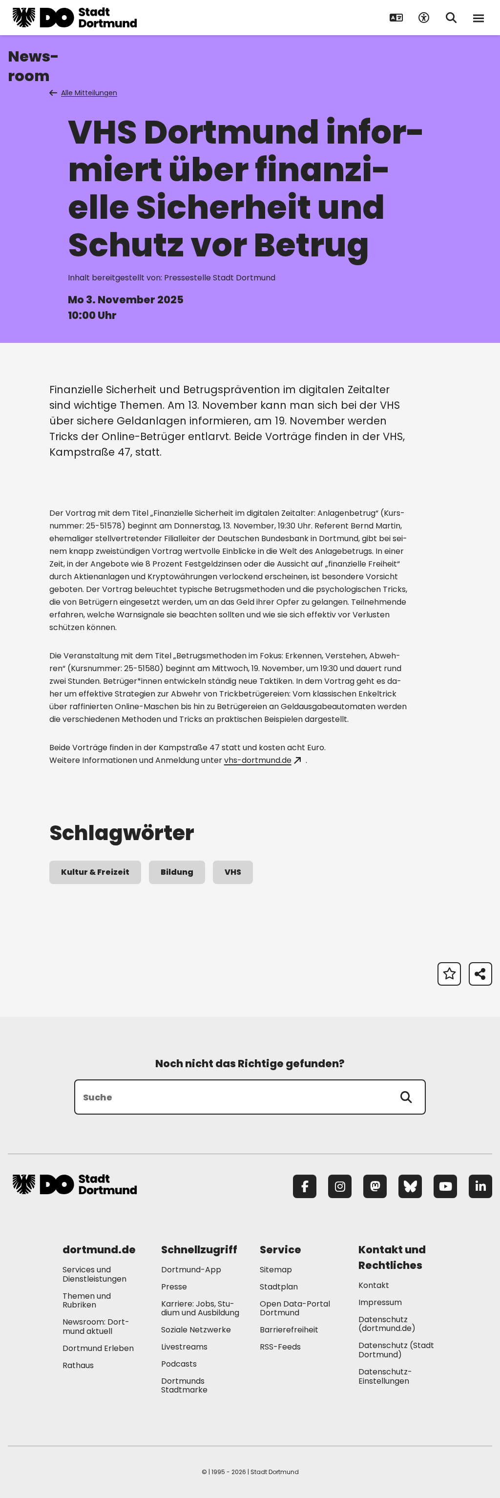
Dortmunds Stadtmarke (184, 1385)
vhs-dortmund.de (258, 760)
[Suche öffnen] (451, 17)
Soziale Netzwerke (196, 1329)
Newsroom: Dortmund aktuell (95, 1326)
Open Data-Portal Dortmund (295, 1308)
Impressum (380, 1302)
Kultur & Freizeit (95, 872)
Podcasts (179, 1364)
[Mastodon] (375, 1186)
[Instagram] (340, 1186)
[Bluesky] (410, 1186)
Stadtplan (279, 1286)
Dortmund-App (191, 1269)
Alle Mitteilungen (89, 93)
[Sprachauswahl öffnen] (396, 17)
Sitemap (276, 1269)
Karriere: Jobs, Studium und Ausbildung (200, 1308)
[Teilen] (480, 974)
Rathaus (78, 1365)
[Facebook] (304, 1186)
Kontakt (373, 1285)
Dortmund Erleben (98, 1348)
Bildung (177, 872)
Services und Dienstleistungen (94, 1274)
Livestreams (184, 1346)
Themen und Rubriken (86, 1300)
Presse (174, 1286)
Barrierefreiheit (289, 1329)
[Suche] (406, 1097)
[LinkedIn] (480, 1186)
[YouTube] (445, 1186)
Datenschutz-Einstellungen (385, 1377)
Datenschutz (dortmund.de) (387, 1324)
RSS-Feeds (280, 1346)
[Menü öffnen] (478, 17)
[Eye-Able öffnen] (424, 17)
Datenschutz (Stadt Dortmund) (396, 1350)
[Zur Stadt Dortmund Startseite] (75, 17)
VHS (233, 872)
